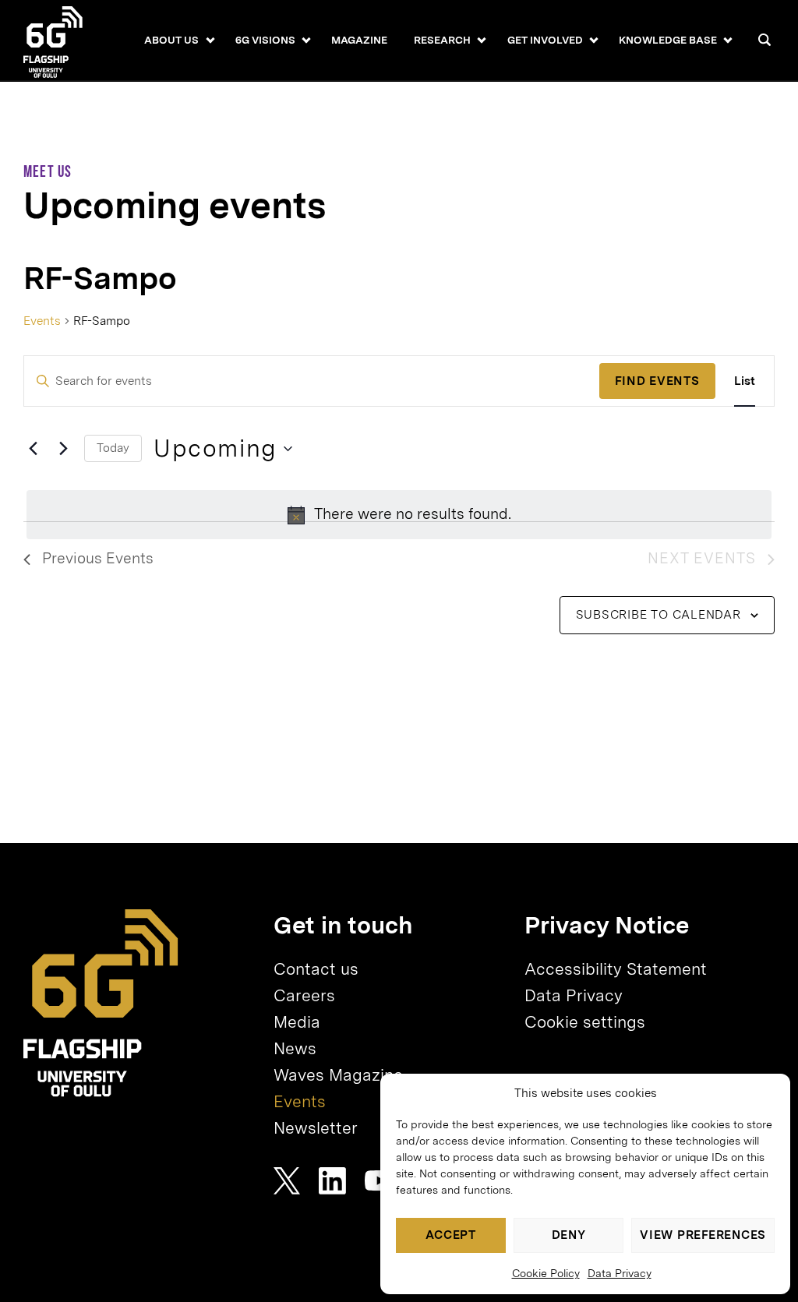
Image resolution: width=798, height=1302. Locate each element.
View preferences (703, 1235)
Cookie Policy (546, 1273)
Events (42, 320)
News (295, 1048)
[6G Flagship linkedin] (332, 1180)
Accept (450, 1235)
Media (297, 1022)
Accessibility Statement (615, 969)
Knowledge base (668, 40)
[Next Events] (63, 448)
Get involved (545, 40)
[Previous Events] (32, 448)
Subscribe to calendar (658, 614)
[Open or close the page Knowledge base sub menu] (728, 39)
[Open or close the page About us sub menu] (210, 39)
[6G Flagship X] (287, 1180)
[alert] (398, 514)
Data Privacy (619, 1273)
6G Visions (265, 40)
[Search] (764, 40)
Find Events (657, 380)
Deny (569, 1235)
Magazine (359, 40)
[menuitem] (171, 40)
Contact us (316, 969)
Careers (304, 995)
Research (442, 40)
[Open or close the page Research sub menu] (482, 39)
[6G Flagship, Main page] (100, 1003)
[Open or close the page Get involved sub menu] (593, 39)
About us (171, 40)
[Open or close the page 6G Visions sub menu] (306, 39)
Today (113, 447)
